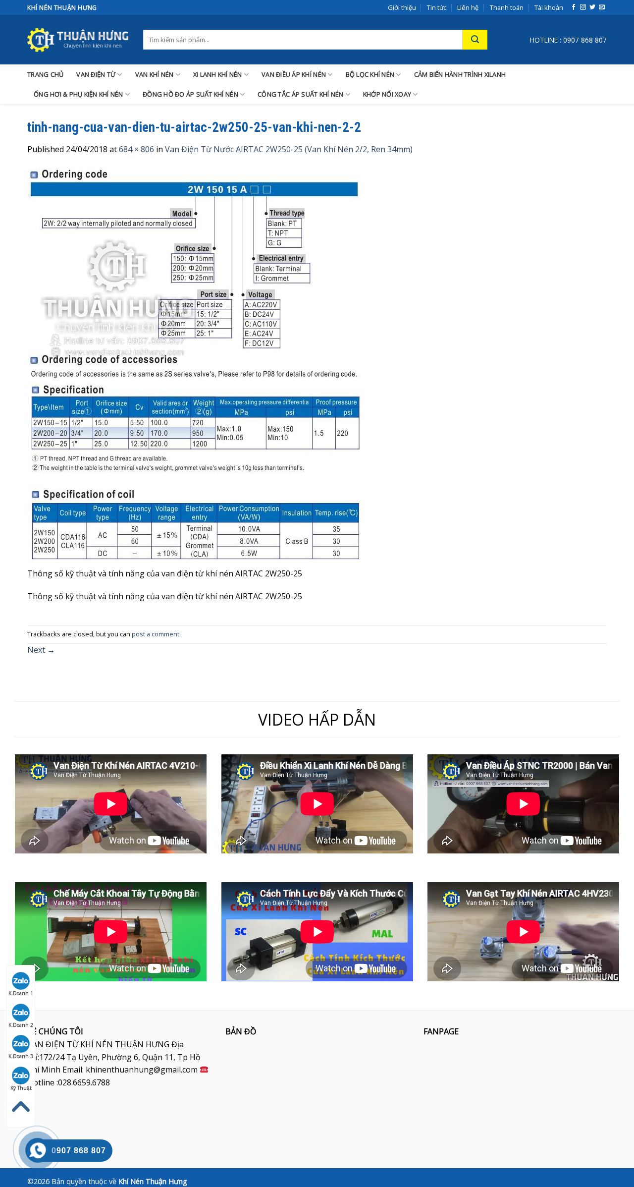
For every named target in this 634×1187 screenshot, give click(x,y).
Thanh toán (507, 7)
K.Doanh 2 (20, 1024)
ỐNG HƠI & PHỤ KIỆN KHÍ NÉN (78, 94)
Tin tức (436, 7)
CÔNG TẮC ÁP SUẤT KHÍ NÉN (300, 94)
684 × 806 (136, 149)
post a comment (155, 633)
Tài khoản (548, 7)
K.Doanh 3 (20, 1056)
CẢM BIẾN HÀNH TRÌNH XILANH (460, 74)
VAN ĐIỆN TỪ (95, 74)
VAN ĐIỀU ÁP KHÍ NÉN (294, 74)
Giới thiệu (402, 7)
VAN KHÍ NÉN (154, 74)
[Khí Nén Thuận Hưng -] (77, 40)
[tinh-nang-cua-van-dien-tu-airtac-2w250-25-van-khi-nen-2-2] (196, 366)
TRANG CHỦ (45, 74)
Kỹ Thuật (21, 1087)
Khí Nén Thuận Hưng (152, 1181)
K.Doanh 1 (20, 993)
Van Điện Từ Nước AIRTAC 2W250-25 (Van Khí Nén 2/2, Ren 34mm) (289, 149)
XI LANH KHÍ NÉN (217, 74)
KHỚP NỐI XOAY (387, 94)
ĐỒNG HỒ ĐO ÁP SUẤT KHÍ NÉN (190, 94)
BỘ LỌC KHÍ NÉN (370, 74)
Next (41, 649)
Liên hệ (467, 7)
